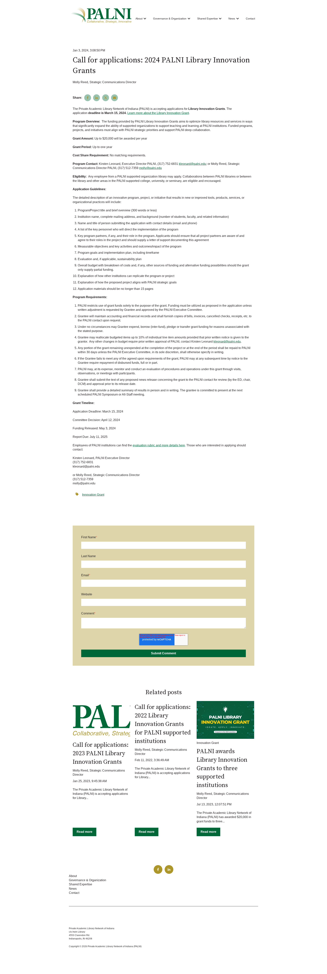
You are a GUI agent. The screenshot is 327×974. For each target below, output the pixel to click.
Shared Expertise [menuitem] (80, 884)
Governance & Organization (169, 18)
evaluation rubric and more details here (159, 445)
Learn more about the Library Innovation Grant (158, 113)
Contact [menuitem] (74, 892)
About (138, 18)
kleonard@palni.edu (192, 163)
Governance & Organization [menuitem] (87, 880)
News (231, 18)
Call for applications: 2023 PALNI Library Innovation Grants (101, 753)
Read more (84, 831)
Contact (250, 18)
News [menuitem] (73, 888)
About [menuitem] (73, 876)
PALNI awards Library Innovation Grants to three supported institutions (222, 768)
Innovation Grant (93, 494)
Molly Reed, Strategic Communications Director (104, 82)
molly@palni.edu (150, 168)
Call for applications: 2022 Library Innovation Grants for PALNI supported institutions (163, 724)
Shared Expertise (207, 18)
